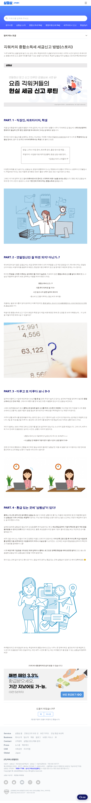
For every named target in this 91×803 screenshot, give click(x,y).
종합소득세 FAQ (35, 25)
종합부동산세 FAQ (53, 25)
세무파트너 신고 (70, 25)
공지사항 (9, 25)
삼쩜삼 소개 (21, 25)
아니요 (48, 714)
